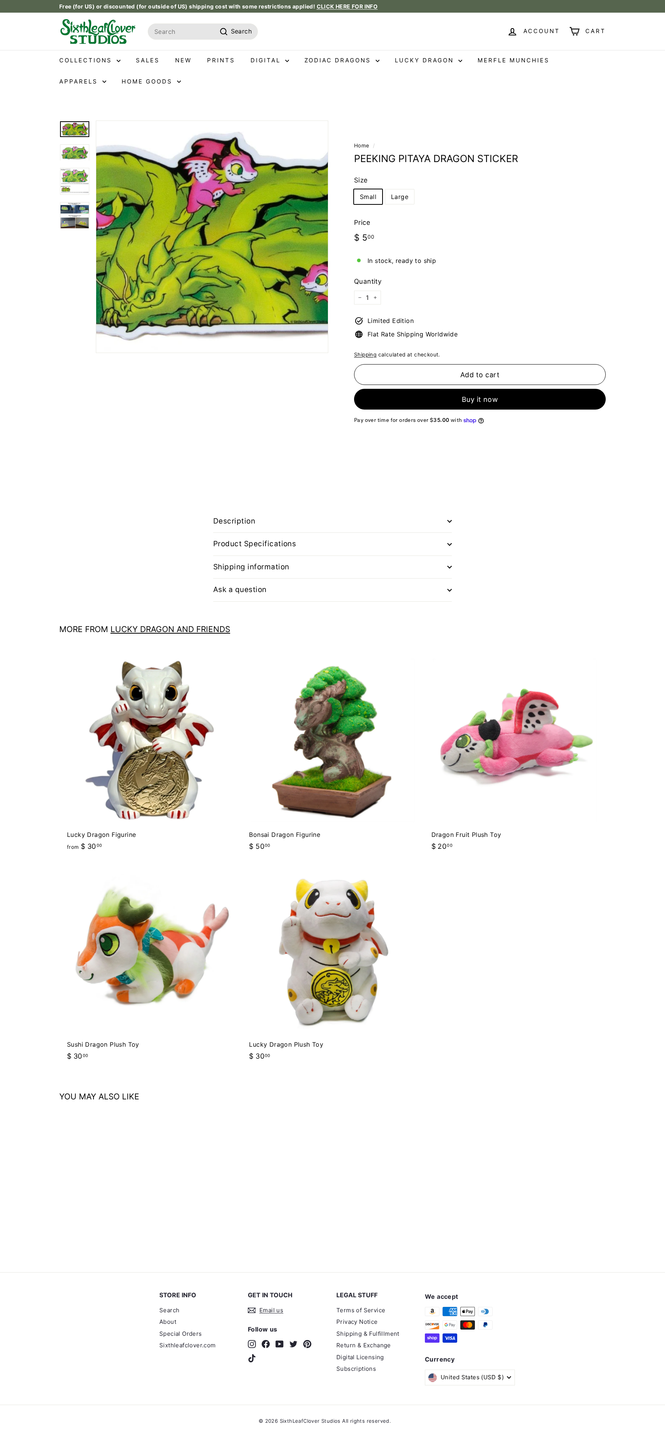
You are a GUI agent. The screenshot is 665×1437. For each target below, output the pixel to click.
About (167, 1321)
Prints (221, 60)
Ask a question (240, 589)
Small (368, 197)
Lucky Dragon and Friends (170, 629)
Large (399, 197)
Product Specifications (254, 543)
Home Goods (148, 81)
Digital (267, 60)
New (183, 60)
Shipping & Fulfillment (367, 1333)
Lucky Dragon (425, 60)
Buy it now (480, 399)
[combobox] (203, 31)
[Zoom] (212, 237)
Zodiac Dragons (339, 60)
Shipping (365, 354)
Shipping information (251, 566)
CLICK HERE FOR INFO (347, 6)
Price (362, 222)
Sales (148, 60)
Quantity (367, 281)
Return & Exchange (363, 1345)
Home (361, 145)
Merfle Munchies (514, 60)
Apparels (79, 81)
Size (361, 180)
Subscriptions (356, 1368)
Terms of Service (360, 1310)
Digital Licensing (360, 1357)
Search (169, 1310)
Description (234, 521)
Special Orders (180, 1333)
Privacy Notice (357, 1321)
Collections (87, 60)
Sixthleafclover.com (187, 1345)
